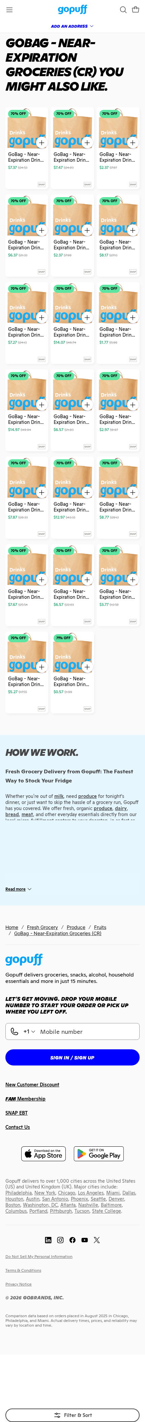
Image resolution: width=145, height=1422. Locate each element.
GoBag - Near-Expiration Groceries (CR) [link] (58, 933)
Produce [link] (76, 927)
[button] (136, 10)
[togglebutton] (72, 1415)
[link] (72, 10)
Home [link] (11, 927)
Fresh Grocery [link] (42, 927)
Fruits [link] (100, 927)
